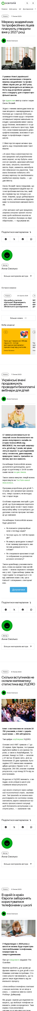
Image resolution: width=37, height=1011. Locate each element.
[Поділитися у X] (14, 239)
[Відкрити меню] (33, 3)
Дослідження (28, 9)
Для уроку (13, 9)
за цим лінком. (20, 472)
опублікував (18, 739)
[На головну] (9, 3)
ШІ (20, 9)
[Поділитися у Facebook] (22, 239)
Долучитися (18, 589)
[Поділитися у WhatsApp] (31, 239)
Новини (4, 9)
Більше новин (16, 318)
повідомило (14, 960)
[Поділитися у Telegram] (6, 239)
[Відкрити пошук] (27, 3)
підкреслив (10, 101)
